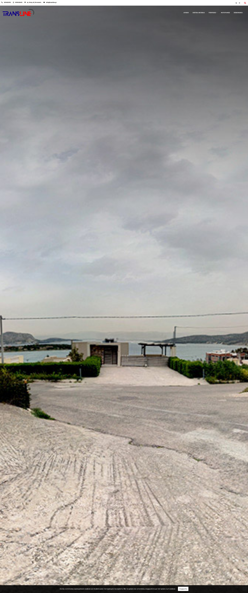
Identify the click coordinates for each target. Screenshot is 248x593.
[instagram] (239, 3)
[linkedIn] (236, 3)
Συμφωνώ (183, 589)
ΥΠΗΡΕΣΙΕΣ (212, 12)
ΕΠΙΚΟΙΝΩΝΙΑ (238, 12)
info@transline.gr (51, 2)
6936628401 (18, 2)
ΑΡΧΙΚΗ (186, 12)
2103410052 (7, 2)
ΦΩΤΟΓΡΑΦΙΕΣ (225, 12)
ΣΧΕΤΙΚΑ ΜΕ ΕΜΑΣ (199, 12)
